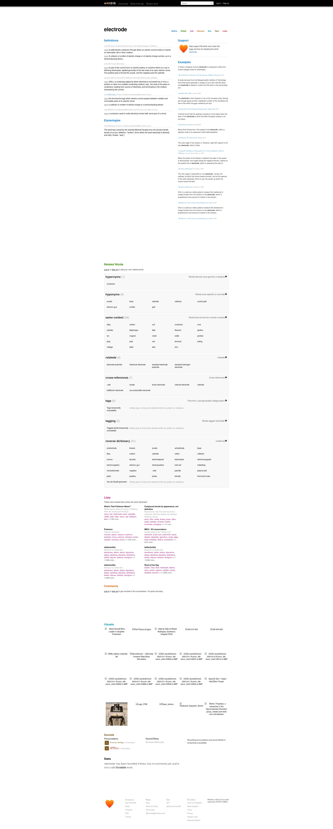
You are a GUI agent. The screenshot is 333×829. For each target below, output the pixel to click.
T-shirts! (128, 816)
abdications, (130, 555)
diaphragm (133, 330)
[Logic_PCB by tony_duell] (141, 703)
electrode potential (114, 364)
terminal (178, 341)
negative (132, 470)
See (209, 31)
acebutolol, (148, 534)
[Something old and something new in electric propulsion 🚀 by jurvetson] (116, 717)
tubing (199, 341)
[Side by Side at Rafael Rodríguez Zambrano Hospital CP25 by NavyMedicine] (166, 631)
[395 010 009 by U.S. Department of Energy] (191, 628)
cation (177, 453)
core (199, 324)
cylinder (110, 330)
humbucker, (148, 524)
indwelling (201, 464)
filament (178, 330)
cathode (155, 301)
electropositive (158, 464)
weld (131, 347)
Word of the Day (151, 565)
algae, (176, 537)
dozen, (169, 519)
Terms (189, 809)
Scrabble (121, 767)
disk (153, 330)
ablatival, (120, 557)
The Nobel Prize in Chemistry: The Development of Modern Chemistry (199, 75)
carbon (132, 324)
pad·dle (178, 470)
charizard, (129, 537)
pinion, (147, 519)
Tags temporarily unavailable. (114, 409)
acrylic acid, (157, 534)
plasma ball (202, 470)
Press (127, 806)
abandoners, (109, 552)
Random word (152, 3)
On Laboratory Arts (184, 125)
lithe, (152, 519)
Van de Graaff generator (117, 481)
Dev (168, 799)
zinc (176, 347)
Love (225, 31)
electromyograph (204, 459)
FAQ (127, 813)
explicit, (147, 567)
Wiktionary (112, 94)
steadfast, (148, 572)
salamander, (118, 514)
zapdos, (114, 534)
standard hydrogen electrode (182, 365)
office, (174, 519)
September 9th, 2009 (184, 93)
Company (129, 799)
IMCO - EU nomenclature (155, 529)
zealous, (172, 567)
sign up (115, 269)
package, (153, 521)
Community (123, 3)
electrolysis (179, 459)
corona (110, 459)
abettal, (107, 557)
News (148, 799)
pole (131, 341)
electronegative (113, 464)
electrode (193, 51)
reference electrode (137, 364)
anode (109, 301)
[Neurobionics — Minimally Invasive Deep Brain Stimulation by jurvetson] (141, 656)
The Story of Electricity (185, 169)
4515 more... (149, 542)
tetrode (178, 476)
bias (108, 453)
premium (155, 572)
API (168, 802)
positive (132, 476)
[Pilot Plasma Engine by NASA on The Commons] (141, 628)
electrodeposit (158, 459)
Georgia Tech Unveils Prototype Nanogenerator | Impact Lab (196, 109)
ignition (200, 330)
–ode (154, 470)
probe (154, 476)
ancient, (152, 570)
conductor (111, 283)
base (131, 301)
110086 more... (109, 560)
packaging (157, 524)
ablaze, (107, 555)
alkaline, (160, 539)
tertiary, (172, 570)
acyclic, (174, 534)
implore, (168, 521)
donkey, (163, 519)
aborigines (128, 557)
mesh (154, 335)
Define (174, 31)
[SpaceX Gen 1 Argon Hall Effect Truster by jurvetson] (216, 679)
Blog (147, 802)
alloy (109, 324)
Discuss (200, 31)
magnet (132, 335)
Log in (106, 269)
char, (111, 514)
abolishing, (114, 555)
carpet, (147, 521)
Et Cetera (191, 799)
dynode (132, 459)
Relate (183, 31)
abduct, (123, 552)
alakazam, (133, 516)
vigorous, (159, 570)
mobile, (157, 519)
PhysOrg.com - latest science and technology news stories (195, 203)
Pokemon (108, 529)
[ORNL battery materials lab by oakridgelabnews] (116, 654)
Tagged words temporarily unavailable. (117, 429)
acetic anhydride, (150, 539)
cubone (122, 539)
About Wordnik (130, 802)
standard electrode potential (160, 365)
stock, (157, 567)
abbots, (117, 552)
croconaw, (115, 539)
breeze (132, 448)
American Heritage (117, 742)
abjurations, (130, 552)
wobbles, (166, 570)
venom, (123, 516)
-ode (109, 384)
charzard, (107, 534)
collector (178, 301)
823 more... (132, 539)
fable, (117, 516)
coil (153, 324)
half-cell (178, 464)
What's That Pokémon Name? (117, 506)
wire (153, 347)
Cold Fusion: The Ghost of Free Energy (190, 138)
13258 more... (167, 572)
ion (108, 335)
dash (106, 519)
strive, (146, 570)
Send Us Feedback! (194, 802)
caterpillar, (132, 514)
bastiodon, (108, 537)
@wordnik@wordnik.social (155, 813)
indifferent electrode (115, 390)
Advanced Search (193, 820)
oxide (177, 335)
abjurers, (113, 557)
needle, (107, 516)
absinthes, (122, 555)
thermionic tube (203, 476)
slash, (112, 516)
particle (200, 335)
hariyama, (121, 534)
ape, (127, 516)
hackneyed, (164, 567)
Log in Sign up (222, 3)
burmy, (115, 537)
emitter (132, 306)
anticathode (179, 448)
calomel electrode (182, 384)
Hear (217, 31)
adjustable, (155, 537)
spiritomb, (129, 534)
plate (109, 476)
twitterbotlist (110, 547)
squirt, (125, 514)
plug (108, 341)
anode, (171, 537)
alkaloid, (147, 537)
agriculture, (164, 537)
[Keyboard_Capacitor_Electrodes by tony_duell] (193, 704)
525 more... (115, 519)
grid (153, 306)
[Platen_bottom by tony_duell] (166, 703)
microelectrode (113, 470)
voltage (110, 347)
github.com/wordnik (174, 806)
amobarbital (168, 539)
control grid (202, 301)
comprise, (161, 521)
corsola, (135, 537)
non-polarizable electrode (139, 390)
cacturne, (121, 537)
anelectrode (112, 448)
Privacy (190, 813)
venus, (106, 514)
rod (153, 341)
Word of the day (137, 3)
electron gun (112, 306)
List (191, 31)
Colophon (128, 809)
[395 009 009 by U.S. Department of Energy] (216, 628)
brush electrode (158, 384)
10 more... (168, 524)
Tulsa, (153, 567)
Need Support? (192, 806)
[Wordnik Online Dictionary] (110, 3)
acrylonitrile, (166, 534)
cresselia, (107, 539)
